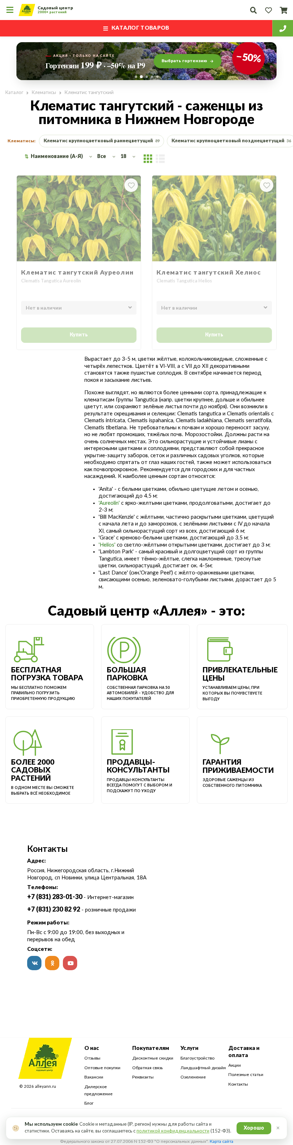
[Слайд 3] (146, 76)
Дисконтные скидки (152, 1058)
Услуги (189, 1048)
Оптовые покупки (102, 1068)
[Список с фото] (160, 158)
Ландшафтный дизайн (203, 1068)
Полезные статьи (245, 1074)
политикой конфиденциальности (172, 1131)
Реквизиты (143, 1077)
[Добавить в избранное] (131, 185)
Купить (79, 334)
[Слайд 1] (136, 76)
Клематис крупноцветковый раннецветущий (101, 141)
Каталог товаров (140, 28)
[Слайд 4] (152, 76)
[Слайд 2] (141, 76)
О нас (91, 1048)
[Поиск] (253, 10)
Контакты (238, 1084)
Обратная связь (147, 1068)
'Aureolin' (109, 503)
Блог (89, 1103)
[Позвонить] (282, 28)
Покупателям (150, 1048)
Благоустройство (197, 1058)
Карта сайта (221, 1141)
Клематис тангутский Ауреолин (77, 273)
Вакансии (93, 1077)
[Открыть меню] (9, 10)
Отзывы (92, 1058)
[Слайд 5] (157, 76)
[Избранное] (268, 10)
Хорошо (254, 1128)
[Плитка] (148, 158)
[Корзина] (283, 10)
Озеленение (193, 1077)
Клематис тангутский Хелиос (209, 273)
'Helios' (107, 545)
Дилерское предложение (98, 1090)
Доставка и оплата (243, 1052)
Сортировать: (27, 157)
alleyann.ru (45, 1087)
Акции (234, 1065)
